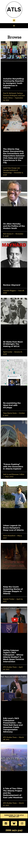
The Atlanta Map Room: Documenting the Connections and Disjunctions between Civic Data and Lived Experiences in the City (13, 156)
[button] (14, 20)
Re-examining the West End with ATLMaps (12, 405)
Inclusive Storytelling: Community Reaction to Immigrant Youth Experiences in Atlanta (13, 83)
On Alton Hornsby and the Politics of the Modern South (14, 226)
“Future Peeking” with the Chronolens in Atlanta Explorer (13, 466)
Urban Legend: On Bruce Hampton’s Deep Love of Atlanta (13, 527)
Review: (11, 285)
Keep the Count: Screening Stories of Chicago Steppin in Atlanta (13, 590)
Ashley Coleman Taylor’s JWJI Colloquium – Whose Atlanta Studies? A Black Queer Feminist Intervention (13, 656)
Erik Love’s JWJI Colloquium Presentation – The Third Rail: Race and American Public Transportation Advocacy (13, 725)
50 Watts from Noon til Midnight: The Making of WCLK (13, 344)
